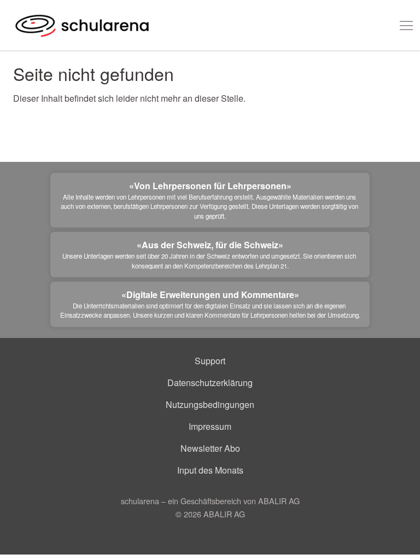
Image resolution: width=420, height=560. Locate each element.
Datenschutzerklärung (210, 382)
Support (210, 360)
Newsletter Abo (210, 448)
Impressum (210, 426)
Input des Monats (210, 470)
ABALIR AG (224, 514)
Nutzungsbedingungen (210, 404)
